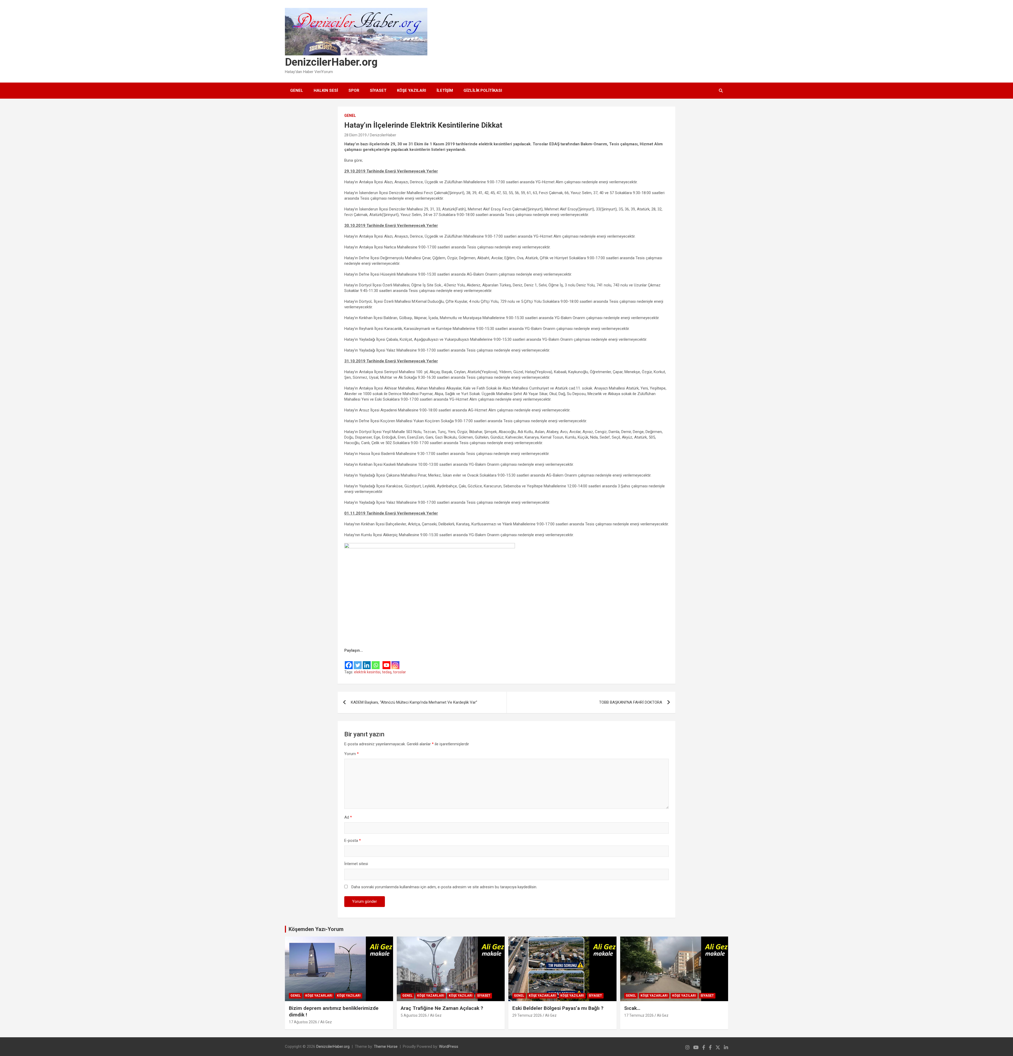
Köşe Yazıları (411, 90)
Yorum (351, 753)
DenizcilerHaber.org (331, 62)
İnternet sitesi (356, 863)
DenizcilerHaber (383, 135)
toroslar (399, 672)
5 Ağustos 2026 (414, 1015)
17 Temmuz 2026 (639, 1015)
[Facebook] (349, 661)
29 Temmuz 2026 (527, 1015)
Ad (348, 817)
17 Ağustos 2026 (303, 1022)
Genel (296, 90)
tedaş (386, 672)
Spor (353, 90)
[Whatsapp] (376, 661)
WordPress (448, 1046)
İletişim (445, 90)
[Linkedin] (367, 661)
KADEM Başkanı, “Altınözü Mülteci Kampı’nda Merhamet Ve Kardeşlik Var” (414, 702)
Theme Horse (386, 1046)
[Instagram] (395, 661)
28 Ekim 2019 (355, 135)
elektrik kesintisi (367, 672)
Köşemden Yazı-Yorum (316, 929)
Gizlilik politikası (483, 90)
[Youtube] (386, 661)
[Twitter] (358, 661)
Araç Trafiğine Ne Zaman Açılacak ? (442, 1008)
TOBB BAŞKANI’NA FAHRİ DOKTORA (630, 702)
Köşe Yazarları (318, 995)
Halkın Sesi (326, 90)
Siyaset (378, 90)
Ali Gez (326, 1022)
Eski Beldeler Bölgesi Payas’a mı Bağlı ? (557, 1008)
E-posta (352, 840)
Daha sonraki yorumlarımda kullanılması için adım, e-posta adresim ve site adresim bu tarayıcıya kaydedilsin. (444, 887)
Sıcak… (632, 1008)
